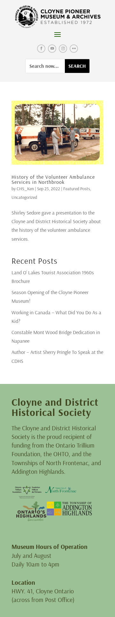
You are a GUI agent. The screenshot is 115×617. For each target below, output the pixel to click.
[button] (57, 34)
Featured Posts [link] (76, 188)
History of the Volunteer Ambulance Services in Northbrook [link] (53, 179)
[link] (57, 17)
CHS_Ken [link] (25, 188)
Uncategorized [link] (24, 197)
